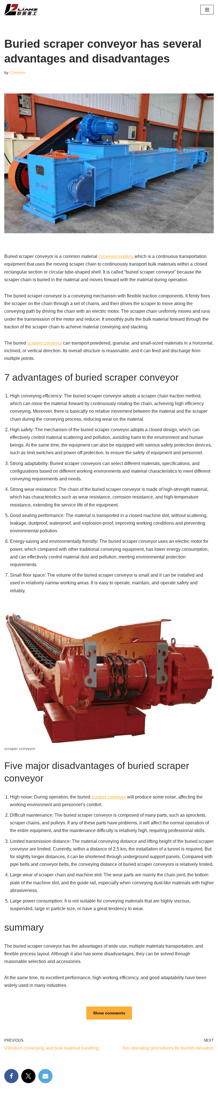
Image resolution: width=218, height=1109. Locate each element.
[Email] (45, 1076)
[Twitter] (28, 1076)
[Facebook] (11, 1076)
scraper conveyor (44, 343)
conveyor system (115, 256)
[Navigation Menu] (207, 9)
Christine (18, 72)
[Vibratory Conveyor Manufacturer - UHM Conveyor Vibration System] (23, 9)
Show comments (109, 1013)
